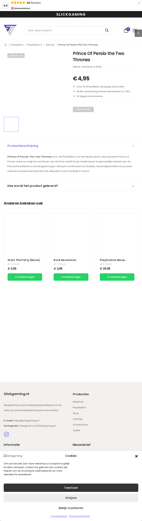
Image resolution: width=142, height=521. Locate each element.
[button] (136, 456)
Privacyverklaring (79, 516)
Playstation (16, 44)
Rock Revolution (65, 260)
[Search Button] (107, 30)
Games (50, 44)
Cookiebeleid (59, 516)
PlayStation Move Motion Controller (112, 262)
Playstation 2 (34, 44)
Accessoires (80, 424)
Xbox (76, 413)
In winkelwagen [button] (25, 277)
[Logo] (10, 30)
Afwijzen (71, 498)
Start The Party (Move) (24, 260)
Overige (78, 419)
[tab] (71, 146)
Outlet (76, 430)
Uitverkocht (16, 55)
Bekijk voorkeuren (71, 508)
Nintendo (78, 402)
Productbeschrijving (22, 146)
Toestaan (71, 488)
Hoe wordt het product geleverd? (32, 186)
